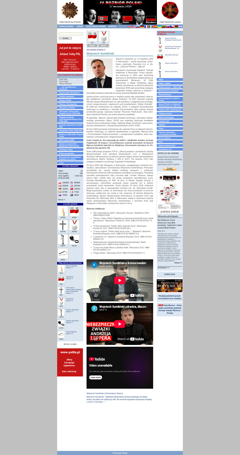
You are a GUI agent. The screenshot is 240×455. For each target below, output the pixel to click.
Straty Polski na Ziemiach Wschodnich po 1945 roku (170, 105)
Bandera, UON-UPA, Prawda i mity (71, 135)
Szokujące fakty (66, 150)
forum (80, 26)
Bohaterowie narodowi (168, 91)
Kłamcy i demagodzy (68, 104)
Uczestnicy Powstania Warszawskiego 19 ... (173, 47)
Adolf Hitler (63, 79)
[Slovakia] (168, 27)
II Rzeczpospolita (66, 153)
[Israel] (180, 27)
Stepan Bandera (65, 84)
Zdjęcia (162, 125)
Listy (61, 163)
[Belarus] (176, 27)
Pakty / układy (165, 83)
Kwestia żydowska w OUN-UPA (70, 126)
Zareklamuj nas (165, 149)
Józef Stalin (63, 81)
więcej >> (61, 200)
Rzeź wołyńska (71, 266)
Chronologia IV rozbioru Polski (169, 99)
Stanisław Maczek (171, 55)
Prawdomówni (165, 95)
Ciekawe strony (165, 113)
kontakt (112, 26)
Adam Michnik (71, 332)
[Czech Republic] (172, 27)
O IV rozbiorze (165, 138)
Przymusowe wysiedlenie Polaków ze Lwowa (70, 158)
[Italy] (151, 27)
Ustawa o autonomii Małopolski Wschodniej (69, 145)
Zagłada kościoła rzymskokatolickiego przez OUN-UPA (70, 119)
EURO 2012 (169, 274)
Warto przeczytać (166, 117)
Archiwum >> (163, 268)
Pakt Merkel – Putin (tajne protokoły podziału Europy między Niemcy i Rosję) (170, 309)
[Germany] (142, 27)
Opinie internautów (167, 145)
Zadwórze (69, 277)
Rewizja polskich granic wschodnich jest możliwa (169, 297)
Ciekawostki (164, 121)
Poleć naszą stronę (95, 26)
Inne (160, 142)
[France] (146, 27)
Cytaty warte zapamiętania (170, 110)
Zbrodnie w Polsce (67, 108)
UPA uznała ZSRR (66, 140)
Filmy (161, 129)
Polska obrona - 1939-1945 (170, 87)
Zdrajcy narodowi (66, 97)
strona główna (66, 26)
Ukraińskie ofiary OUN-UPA (70, 131)
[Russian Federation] (138, 27)
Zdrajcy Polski (65, 100)
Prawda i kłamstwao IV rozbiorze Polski (167, 133)
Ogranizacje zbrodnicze (69, 93)
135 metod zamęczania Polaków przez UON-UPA (69, 112)
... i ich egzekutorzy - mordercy (68, 88)
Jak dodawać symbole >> (96, 49)
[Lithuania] (164, 27)
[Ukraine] (159, 27)
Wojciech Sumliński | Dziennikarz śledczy (105, 393)
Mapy (161, 80)
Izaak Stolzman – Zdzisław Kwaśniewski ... (173, 40)
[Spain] (155, 27)
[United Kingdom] (129, 27)
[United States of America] (133, 27)
